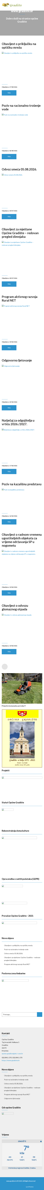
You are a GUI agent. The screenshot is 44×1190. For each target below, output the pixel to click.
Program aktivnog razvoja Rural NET (19, 298)
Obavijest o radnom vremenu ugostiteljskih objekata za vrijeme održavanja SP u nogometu (22, 540)
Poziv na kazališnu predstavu (22, 484)
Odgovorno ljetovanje (17, 360)
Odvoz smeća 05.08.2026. (19, 169)
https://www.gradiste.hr (11, 1060)
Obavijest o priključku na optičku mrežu (19, 45)
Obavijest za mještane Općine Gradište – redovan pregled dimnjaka (20, 232)
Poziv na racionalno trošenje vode (21, 107)
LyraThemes (30, 1187)
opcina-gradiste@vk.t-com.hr (12, 1054)
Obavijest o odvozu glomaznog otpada (15, 607)
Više (9, 93)
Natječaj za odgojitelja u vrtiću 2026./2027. (18, 422)
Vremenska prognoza (22, 1168)
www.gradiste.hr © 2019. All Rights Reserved (20, 1181)
